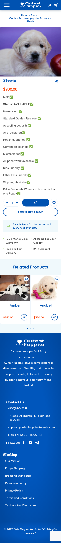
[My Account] (49, 5)
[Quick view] (26, 278)
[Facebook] (23, 442)
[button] (24, 317)
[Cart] (56, 5)
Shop (34, 15)
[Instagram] (30, 442)
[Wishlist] (54, 202)
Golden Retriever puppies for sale (29, 18)
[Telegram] (37, 442)
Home (24, 15)
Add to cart (35, 202)
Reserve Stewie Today (30, 212)
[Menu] (6, 4)
